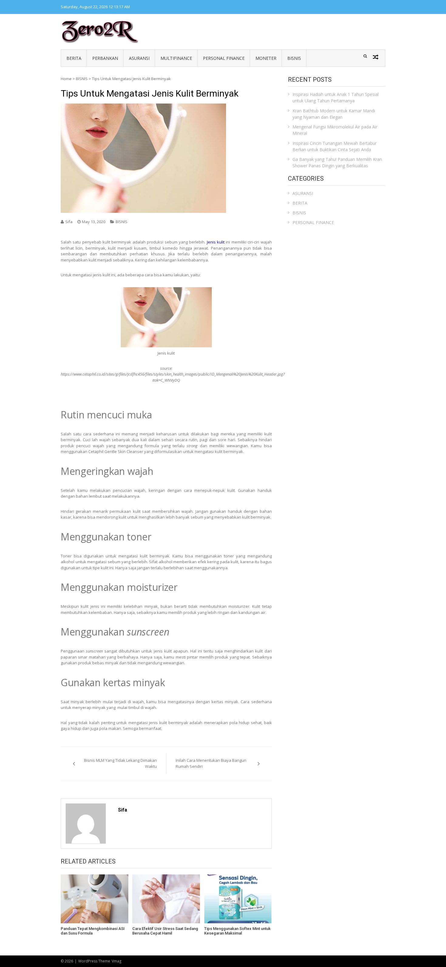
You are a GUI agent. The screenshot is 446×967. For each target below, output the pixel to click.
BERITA (73, 58)
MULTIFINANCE (176, 58)
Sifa (69, 221)
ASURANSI (139, 58)
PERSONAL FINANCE (224, 58)
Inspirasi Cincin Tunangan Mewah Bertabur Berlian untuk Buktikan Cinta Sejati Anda (334, 146)
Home (66, 78)
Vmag (116, 961)
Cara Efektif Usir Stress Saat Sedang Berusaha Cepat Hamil (165, 931)
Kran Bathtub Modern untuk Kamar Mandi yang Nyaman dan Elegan (333, 114)
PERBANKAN (105, 58)
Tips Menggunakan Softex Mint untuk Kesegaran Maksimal (237, 931)
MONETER (265, 58)
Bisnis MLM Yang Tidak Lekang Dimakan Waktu (120, 763)
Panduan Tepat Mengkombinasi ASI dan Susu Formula (93, 931)
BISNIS (294, 58)
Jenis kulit (216, 242)
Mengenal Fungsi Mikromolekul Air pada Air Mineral (334, 130)
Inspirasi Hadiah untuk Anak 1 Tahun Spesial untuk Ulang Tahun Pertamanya (335, 97)
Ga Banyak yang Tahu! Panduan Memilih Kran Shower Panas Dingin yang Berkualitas (337, 162)
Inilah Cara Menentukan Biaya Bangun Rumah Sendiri (211, 763)
